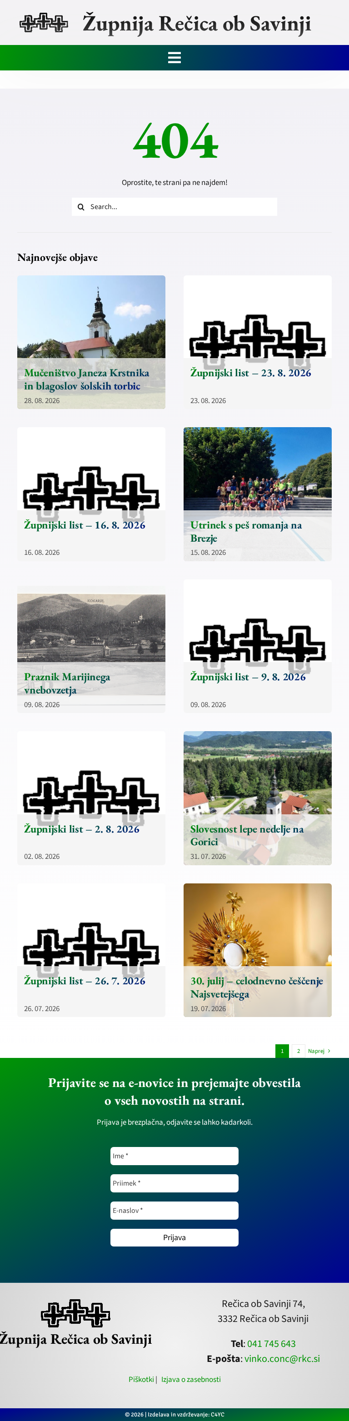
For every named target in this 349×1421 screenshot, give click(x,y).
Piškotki (141, 1379)
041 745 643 (271, 1343)
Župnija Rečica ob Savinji (197, 23)
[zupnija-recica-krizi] (43, 14)
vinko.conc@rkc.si (282, 1358)
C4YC (217, 1414)
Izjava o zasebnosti (191, 1379)
